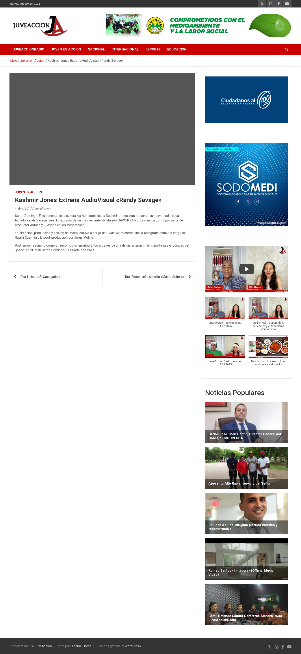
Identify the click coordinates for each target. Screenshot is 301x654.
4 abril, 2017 (23, 208)
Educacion (177, 49)
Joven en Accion (66, 49)
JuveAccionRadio (28, 49)
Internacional (125, 49)
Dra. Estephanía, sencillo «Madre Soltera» (154, 277)
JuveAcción (42, 208)
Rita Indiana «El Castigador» (40, 277)
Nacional (96, 49)
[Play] (246, 269)
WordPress (133, 646)
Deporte (153, 49)
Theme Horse (81, 646)
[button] (225, 314)
